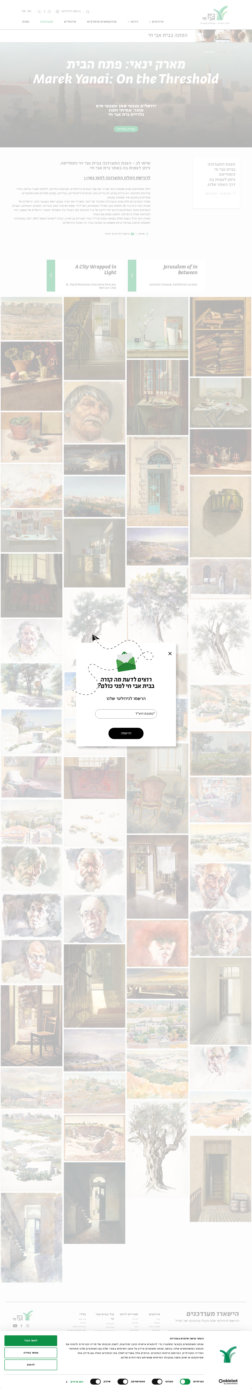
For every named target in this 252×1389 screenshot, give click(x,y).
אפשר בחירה (30, 1353)
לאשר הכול (30, 1340)
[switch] (158, 1382)
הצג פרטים (76, 1382)
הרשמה (126, 733)
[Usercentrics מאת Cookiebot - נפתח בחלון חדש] (228, 1382)
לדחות (31, 1365)
